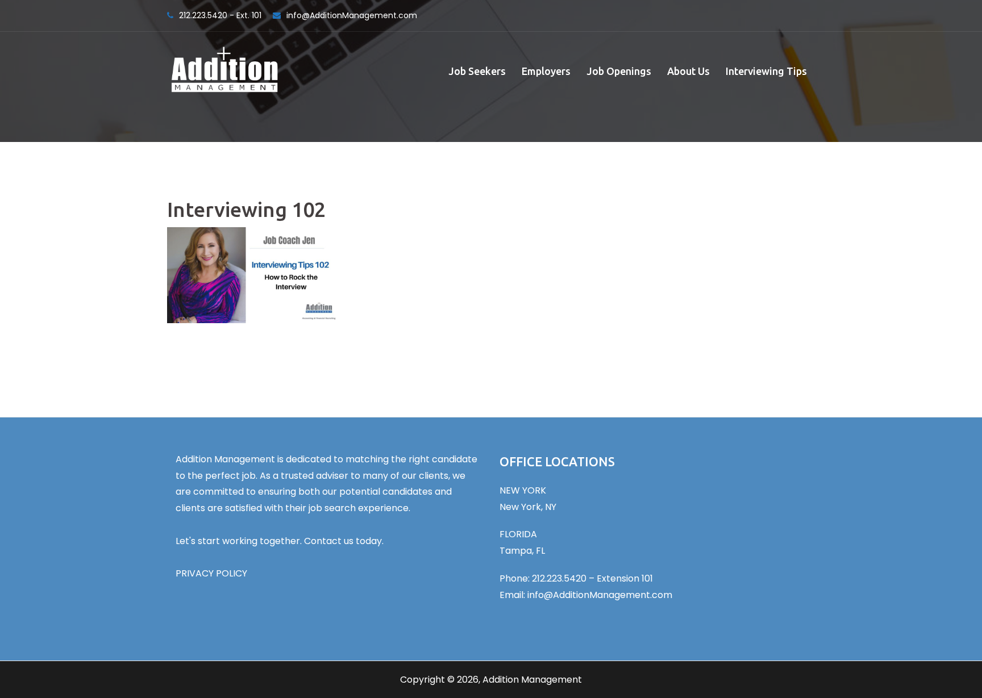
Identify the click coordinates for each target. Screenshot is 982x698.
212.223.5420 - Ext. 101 (220, 15)
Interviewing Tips (766, 71)
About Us (688, 71)
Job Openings (618, 71)
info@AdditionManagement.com (351, 15)
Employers (546, 71)
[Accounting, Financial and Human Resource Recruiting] (224, 70)
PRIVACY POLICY (211, 573)
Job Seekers (477, 71)
